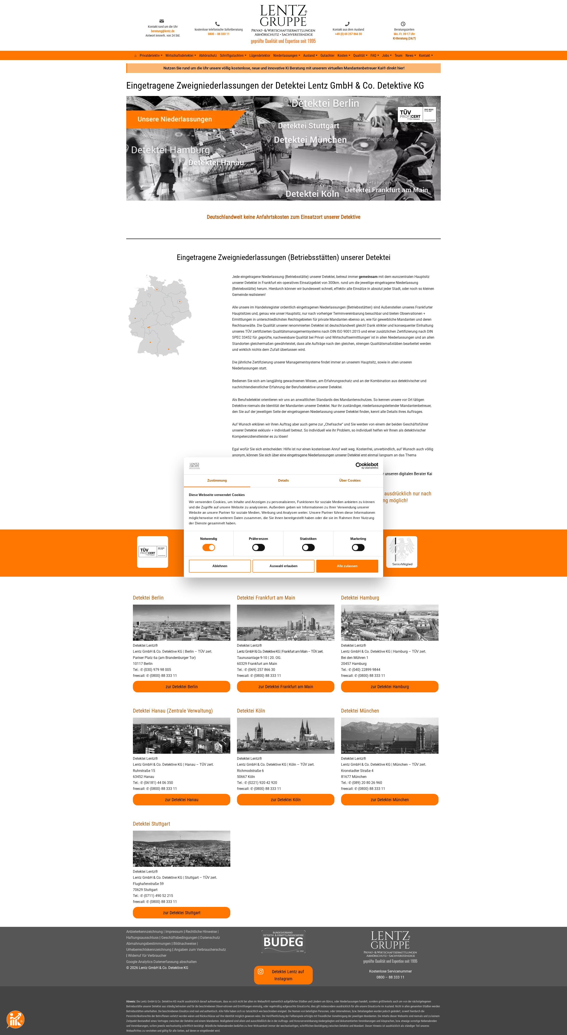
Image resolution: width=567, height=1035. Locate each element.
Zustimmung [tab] (217, 480)
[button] (161, 55)
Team (398, 55)
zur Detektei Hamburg (390, 686)
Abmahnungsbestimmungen (148, 943)
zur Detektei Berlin (182, 686)
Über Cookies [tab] (350, 480)
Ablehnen (219, 566)
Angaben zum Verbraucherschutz (200, 949)
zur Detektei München (390, 799)
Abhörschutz (208, 55)
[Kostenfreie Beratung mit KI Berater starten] (15, 1019)
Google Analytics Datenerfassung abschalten (161, 962)
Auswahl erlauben (283, 566)
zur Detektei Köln (286, 799)
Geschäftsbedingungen (179, 937)
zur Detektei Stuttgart (181, 912)
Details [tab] (283, 480)
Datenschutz (210, 937)
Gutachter (327, 55)
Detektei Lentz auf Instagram (288, 975)
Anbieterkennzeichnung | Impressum (154, 932)
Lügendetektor (259, 55)
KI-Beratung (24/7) (404, 38)
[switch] (258, 547)
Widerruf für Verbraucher (147, 955)
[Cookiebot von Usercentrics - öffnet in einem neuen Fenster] (359, 466)
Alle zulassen (347, 566)
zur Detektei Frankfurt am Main (285, 686)
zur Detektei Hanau (181, 799)
